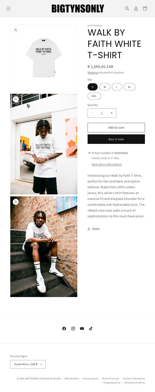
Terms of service (110, 378)
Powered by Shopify (50, 378)
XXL (94, 96)
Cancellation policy (134, 382)
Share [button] (96, 229)
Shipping (93, 72)
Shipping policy (112, 382)
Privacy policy (90, 378)
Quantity (93, 105)
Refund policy (72, 378)
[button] (8, 8)
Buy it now (116, 139)
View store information (106, 164)
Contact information (134, 378)
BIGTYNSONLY (32, 378)
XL (129, 87)
